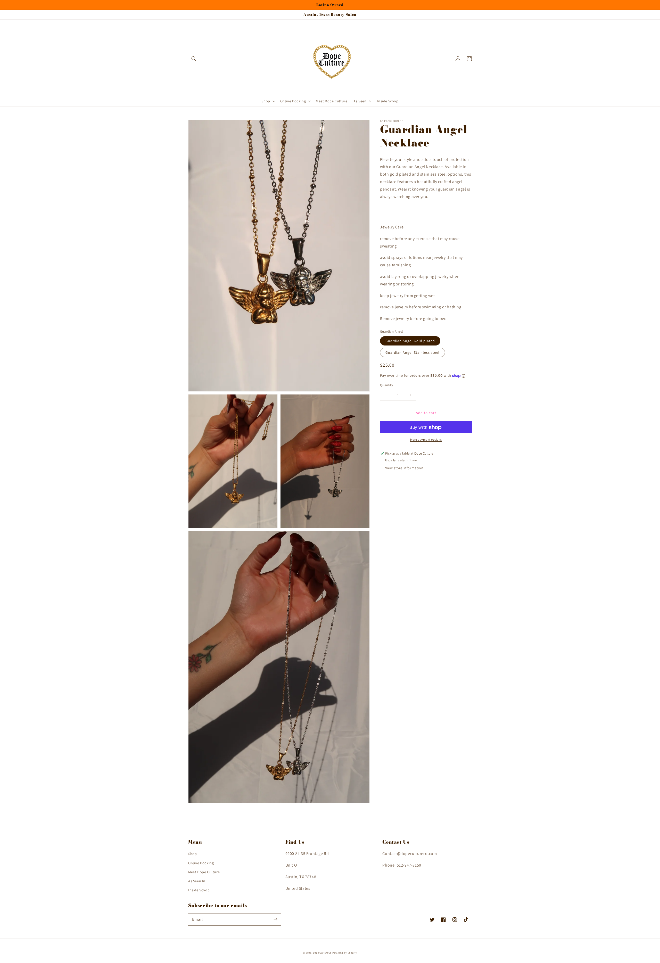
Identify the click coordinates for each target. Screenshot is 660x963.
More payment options (426, 440)
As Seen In (196, 881)
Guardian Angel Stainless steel (412, 352)
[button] (194, 58)
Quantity (386, 385)
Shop (192, 853)
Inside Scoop (199, 890)
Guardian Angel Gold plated (410, 341)
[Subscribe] (275, 919)
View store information (404, 468)
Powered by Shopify (344, 952)
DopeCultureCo (322, 952)
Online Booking (201, 863)
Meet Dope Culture (204, 872)
